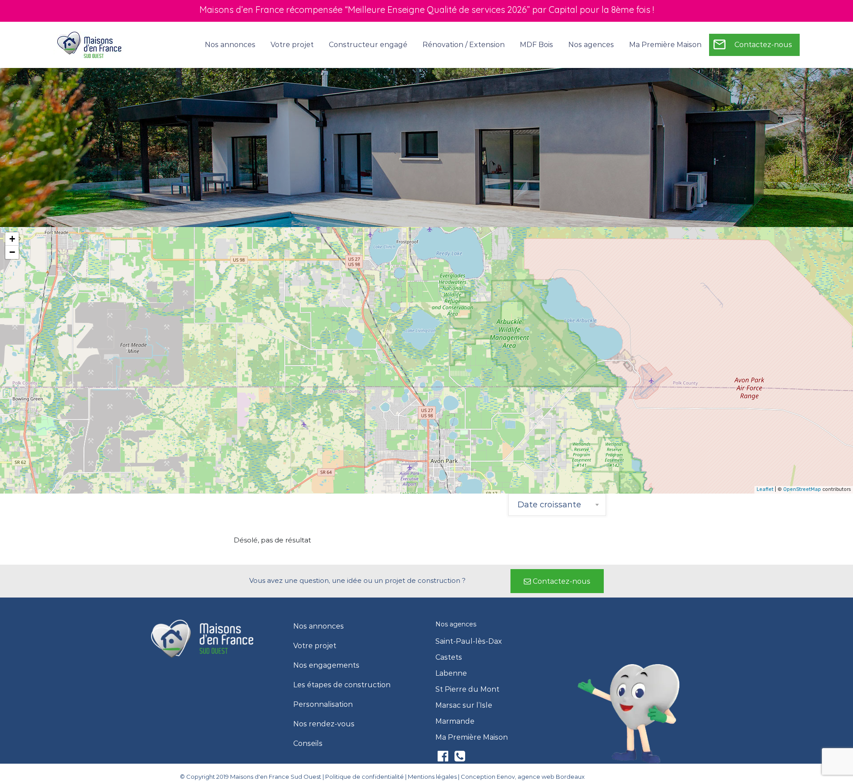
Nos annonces (230, 44)
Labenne (451, 673)
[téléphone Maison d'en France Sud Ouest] (459, 758)
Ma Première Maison (665, 44)
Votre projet (314, 646)
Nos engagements (326, 665)
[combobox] (557, 505)
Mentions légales (432, 776)
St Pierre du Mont (467, 689)
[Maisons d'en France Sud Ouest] (90, 44)
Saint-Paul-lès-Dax (468, 641)
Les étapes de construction (342, 685)
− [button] (12, 252)
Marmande (454, 721)
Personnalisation (323, 704)
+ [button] (12, 238)
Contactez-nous (763, 44)
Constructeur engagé (368, 44)
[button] (557, 581)
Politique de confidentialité (364, 776)
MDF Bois (536, 44)
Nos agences (591, 44)
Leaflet (765, 489)
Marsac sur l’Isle (463, 705)
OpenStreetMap (802, 489)
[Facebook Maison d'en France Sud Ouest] (443, 758)
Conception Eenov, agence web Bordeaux (523, 776)
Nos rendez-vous (324, 724)
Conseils (308, 743)
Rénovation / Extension (464, 44)
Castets (448, 657)
